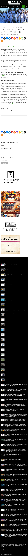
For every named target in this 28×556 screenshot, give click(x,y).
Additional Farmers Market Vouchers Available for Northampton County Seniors (14, 410)
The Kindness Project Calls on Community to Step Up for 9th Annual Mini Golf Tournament (15, 294)
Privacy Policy (4, 549)
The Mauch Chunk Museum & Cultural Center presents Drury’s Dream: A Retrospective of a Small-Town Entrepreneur (15, 274)
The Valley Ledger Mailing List (8, 157)
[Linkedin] (9, 38)
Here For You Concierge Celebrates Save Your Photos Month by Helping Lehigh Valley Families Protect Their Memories (15, 319)
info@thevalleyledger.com (6, 546)
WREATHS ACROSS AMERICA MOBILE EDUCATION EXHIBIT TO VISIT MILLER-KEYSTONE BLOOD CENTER (16, 465)
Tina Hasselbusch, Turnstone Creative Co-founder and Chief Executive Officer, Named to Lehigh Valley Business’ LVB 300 (16, 425)
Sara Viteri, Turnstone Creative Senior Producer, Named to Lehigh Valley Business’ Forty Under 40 (16, 515)
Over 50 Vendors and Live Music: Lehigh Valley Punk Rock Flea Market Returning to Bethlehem (16, 525)
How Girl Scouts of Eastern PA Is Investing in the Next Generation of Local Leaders (15, 510)
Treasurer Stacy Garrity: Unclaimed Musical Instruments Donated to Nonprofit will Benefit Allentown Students (15, 420)
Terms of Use (9, 549)
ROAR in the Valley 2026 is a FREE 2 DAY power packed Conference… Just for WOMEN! (15, 289)
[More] (2, 41)
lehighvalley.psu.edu (15, 103)
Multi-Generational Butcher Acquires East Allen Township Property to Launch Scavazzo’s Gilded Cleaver (16, 530)
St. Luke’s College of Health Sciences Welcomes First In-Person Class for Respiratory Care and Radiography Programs (15, 500)
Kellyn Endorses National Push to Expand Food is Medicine (16, 399)
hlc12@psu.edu (5, 75)
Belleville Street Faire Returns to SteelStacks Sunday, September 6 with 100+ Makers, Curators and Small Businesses (15, 359)
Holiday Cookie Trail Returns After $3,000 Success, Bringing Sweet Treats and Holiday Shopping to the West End (15, 405)
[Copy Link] (20, 38)
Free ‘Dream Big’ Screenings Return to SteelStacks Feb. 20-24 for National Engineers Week (14, 147)
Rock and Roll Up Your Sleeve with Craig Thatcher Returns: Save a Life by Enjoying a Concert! (16, 445)
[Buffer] (25, 38)
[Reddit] (14, 38)
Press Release (17, 25)
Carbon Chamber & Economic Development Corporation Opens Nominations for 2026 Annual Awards (15, 304)
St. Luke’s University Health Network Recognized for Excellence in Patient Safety (15, 329)
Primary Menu (26, 6)
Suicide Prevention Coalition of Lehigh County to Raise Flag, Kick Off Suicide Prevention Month (16, 284)
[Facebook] (2, 38)
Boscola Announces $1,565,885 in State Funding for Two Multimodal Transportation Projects (15, 490)
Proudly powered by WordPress (6, 554)
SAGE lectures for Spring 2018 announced (9, 141)
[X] (4, 38)
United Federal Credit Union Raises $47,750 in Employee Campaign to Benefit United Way (15, 430)
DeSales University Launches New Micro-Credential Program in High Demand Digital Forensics (15, 264)
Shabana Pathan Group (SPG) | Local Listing (13, 459)
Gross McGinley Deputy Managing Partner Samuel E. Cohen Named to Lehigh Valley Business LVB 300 (15, 395)
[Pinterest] (12, 38)
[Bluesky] (7, 38)
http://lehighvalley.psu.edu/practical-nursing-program (15, 46)
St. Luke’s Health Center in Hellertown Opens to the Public (16, 363)
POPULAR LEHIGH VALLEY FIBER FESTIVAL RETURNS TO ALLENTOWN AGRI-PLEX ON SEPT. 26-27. (15, 520)
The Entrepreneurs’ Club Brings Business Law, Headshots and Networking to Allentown (16, 354)
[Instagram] (17, 38)
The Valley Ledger (14, 34)
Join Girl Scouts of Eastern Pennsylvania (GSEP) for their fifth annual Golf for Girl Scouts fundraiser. (15, 390)
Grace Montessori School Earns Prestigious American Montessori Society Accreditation (15, 339)
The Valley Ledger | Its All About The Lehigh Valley (11, 7)
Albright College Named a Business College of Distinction (15, 333)
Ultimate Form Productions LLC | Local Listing (13, 454)
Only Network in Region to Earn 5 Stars (12, 278)
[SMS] (22, 38)
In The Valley (11, 25)
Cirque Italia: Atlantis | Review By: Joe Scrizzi (13, 313)
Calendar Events (4, 25)
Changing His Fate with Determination (12, 323)
